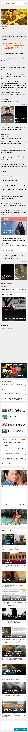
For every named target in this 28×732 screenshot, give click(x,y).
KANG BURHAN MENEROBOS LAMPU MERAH (14, 318)
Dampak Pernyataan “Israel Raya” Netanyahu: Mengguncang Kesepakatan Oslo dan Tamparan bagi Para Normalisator (17, 410)
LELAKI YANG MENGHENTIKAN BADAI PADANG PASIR (14, 45)
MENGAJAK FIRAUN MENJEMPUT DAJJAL (12, 43)
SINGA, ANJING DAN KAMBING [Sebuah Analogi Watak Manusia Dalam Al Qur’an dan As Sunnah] (12, 653)
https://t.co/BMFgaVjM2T (8, 256)
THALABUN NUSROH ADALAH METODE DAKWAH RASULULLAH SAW (13, 671)
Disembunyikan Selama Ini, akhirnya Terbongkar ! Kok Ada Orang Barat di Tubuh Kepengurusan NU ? (16, 418)
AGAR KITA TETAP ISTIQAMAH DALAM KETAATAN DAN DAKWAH (12, 305)
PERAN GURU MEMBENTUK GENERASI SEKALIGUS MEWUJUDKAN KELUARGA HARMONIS (16, 431)
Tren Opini (10, 3)
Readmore (16, 549)
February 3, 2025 (16, 258)
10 (4, 706)
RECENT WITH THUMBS (8, 405)
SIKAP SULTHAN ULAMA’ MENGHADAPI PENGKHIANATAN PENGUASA (10, 48)
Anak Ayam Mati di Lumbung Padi (12, 636)
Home (2, 26)
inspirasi (5, 26)
